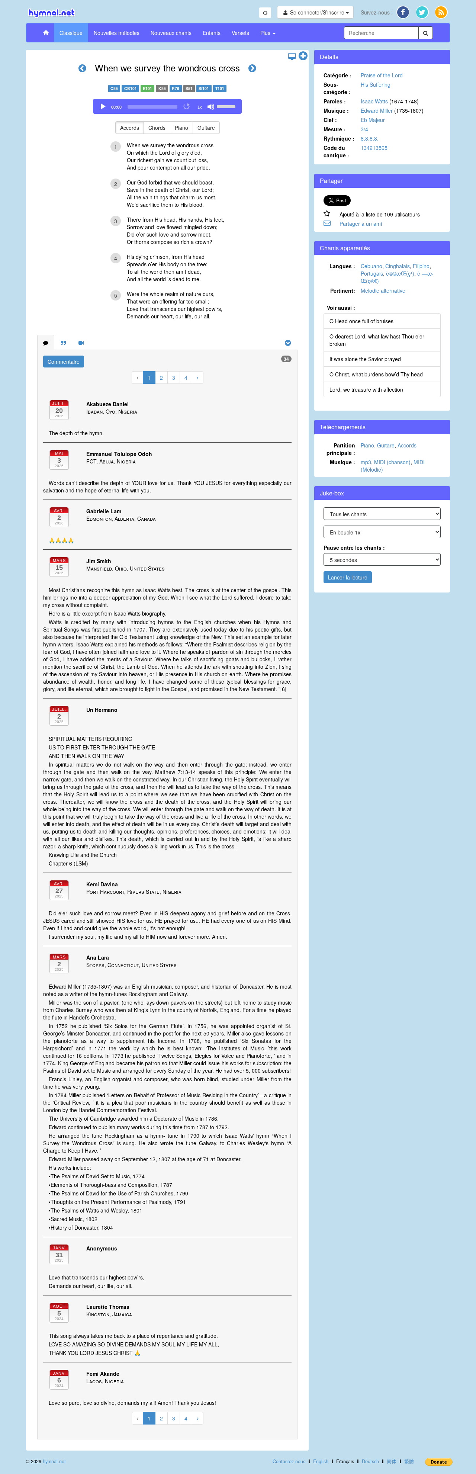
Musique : (336, 110)
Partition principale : (341, 448)
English (320, 1461)
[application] (167, 106)
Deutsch (370, 1461)
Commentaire (64, 361)
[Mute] (211, 106)
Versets (240, 32)
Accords (129, 127)
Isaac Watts (374, 101)
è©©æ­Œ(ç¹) (400, 273)
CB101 (130, 88)
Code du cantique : (336, 151)
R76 (175, 88)
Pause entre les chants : (354, 547)
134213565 (374, 147)
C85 (114, 88)
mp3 (366, 462)
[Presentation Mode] (292, 56)
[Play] (103, 106)
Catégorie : (337, 75)
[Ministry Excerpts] (63, 342)
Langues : (342, 266)
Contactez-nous (289, 1461)
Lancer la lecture (347, 577)
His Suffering (375, 84)
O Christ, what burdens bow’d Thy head (376, 374)
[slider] (227, 106)
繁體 (409, 1461)
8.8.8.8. (370, 138)
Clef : (330, 119)
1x (199, 107)
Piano (181, 127)
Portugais (372, 273)
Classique (71, 32)
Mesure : (334, 129)
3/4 (364, 129)
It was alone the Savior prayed (365, 359)
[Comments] (45, 342)
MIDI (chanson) (392, 462)
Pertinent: (342, 290)
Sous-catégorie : (337, 88)
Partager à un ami (361, 223)
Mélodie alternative (383, 290)
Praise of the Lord (382, 75)
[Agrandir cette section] (303, 56)
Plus (266, 32)
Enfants (212, 32)
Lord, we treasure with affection (366, 389)
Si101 (204, 88)
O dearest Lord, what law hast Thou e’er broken (376, 340)
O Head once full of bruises (361, 321)
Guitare (206, 127)
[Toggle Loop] (187, 106)
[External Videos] (81, 342)
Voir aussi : (341, 307)
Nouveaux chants (171, 32)
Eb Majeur (373, 119)
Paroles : (335, 101)
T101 (219, 88)
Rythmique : (339, 138)
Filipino (421, 266)
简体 (391, 1461)
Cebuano (371, 266)
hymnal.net (54, 1461)
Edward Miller (377, 110)
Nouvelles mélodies (116, 32)
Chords (156, 127)
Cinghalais (397, 266)
